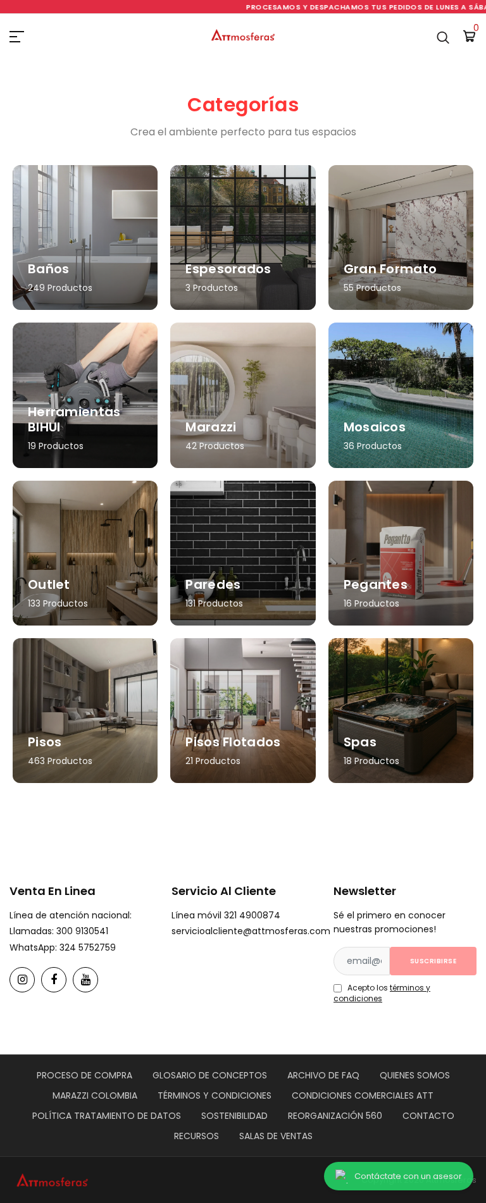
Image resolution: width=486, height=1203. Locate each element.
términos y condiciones (381, 993)
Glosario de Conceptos (210, 1075)
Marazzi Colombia (95, 1095)
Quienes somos (415, 1075)
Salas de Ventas (276, 1136)
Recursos (196, 1136)
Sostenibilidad (234, 1115)
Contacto (428, 1115)
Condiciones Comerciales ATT (362, 1095)
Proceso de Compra (84, 1075)
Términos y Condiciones (214, 1095)
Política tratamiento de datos (106, 1115)
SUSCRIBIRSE (433, 961)
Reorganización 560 (335, 1115)
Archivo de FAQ (323, 1075)
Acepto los (381, 993)
